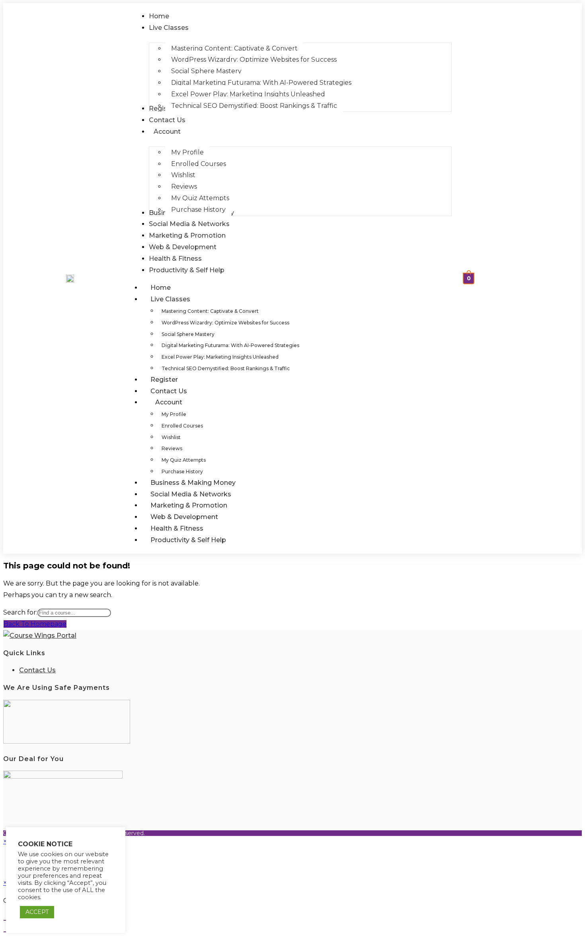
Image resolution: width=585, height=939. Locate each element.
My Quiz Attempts (184, 460)
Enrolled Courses (182, 426)
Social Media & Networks (190, 494)
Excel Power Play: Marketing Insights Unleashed (220, 357)
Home (160, 287)
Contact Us (168, 391)
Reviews (172, 448)
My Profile (174, 414)
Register (164, 379)
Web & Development (184, 517)
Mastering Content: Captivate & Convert (210, 311)
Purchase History (182, 471)
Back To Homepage (35, 624)
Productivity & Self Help (188, 540)
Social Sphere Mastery (188, 334)
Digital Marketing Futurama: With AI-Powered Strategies (230, 345)
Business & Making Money (193, 482)
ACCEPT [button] (37, 912)
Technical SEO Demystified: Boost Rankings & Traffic (226, 368)
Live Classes (170, 299)
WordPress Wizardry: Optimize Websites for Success (225, 323)
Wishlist (171, 437)
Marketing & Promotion (188, 505)
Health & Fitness (176, 528)
